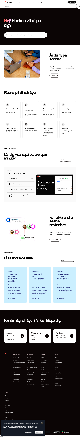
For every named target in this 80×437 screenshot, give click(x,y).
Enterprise (15, 372)
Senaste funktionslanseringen (19, 362)
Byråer (42, 386)
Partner (56, 383)
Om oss (6, 395)
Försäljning (43, 369)
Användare (7, 400)
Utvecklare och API (58, 380)
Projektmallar (57, 376)
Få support (57, 360)
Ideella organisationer (45, 384)
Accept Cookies (39, 432)
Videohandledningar (20, 9)
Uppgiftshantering (30, 381)
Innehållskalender (30, 360)
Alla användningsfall (31, 384)
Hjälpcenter (57, 357)
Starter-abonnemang (17, 367)
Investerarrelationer (9, 412)
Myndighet (43, 376)
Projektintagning (30, 379)
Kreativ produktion (30, 362)
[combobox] (25, 35)
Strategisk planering (31, 376)
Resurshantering (16, 381)
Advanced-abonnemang (18, 369)
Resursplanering (30, 374)
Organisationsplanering (31, 369)
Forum (56, 367)
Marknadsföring (44, 360)
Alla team (43, 388)
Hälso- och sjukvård (45, 372)
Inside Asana (7, 405)
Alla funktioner (16, 360)
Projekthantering (16, 379)
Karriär (6, 402)
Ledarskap (7, 398)
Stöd (33, 2)
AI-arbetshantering (16, 376)
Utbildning (43, 379)
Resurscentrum (58, 369)
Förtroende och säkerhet (10, 414)
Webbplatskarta (58, 385)
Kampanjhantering (30, 357)
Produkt (42, 367)
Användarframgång (59, 378)
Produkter (18, 2)
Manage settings (28, 432)
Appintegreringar (16, 374)
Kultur (6, 407)
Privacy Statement (6, 428)
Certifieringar (57, 364)
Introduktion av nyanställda (32, 367)
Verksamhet (43, 362)
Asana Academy (58, 362)
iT (41, 364)
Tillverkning (43, 381)
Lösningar (26, 2)
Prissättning (39, 2)
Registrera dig (72, 2)
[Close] (42, 423)
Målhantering (29, 364)
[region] (23, 428)
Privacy (6, 417)
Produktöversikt (16, 357)
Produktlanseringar (30, 372)
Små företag (43, 357)
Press (6, 410)
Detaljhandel (43, 374)
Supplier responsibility (9, 419)
